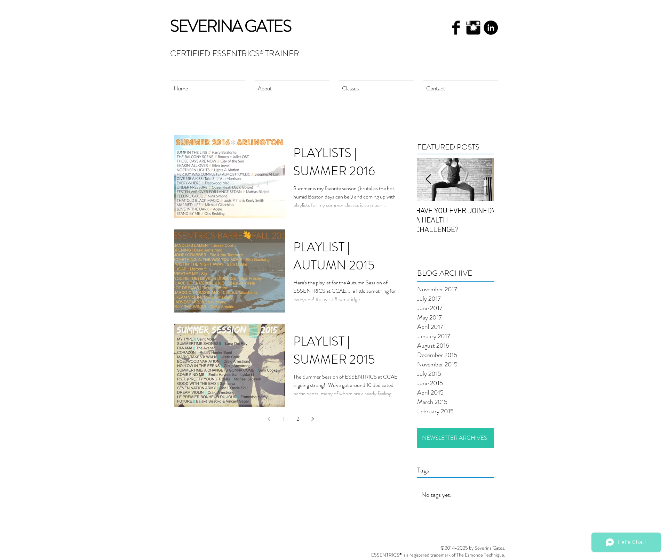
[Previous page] (268, 419)
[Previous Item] (428, 179)
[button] (376, 85)
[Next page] (312, 419)
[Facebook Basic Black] (456, 28)
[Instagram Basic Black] (473, 28)
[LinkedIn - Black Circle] (491, 28)
